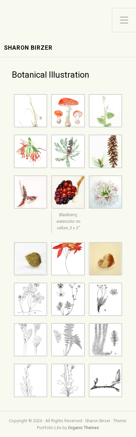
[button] (30, 110)
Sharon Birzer (28, 48)
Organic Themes (83, 427)
